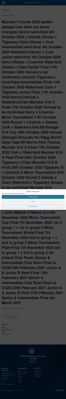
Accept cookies (33, 197)
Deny (33, 201)
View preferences (33, 206)
